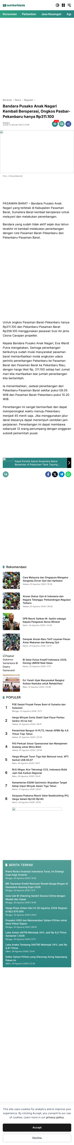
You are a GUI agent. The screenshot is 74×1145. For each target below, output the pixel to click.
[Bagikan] (68, 124)
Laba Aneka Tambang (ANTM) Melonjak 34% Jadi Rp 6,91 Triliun (36, 946)
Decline (37, 1138)
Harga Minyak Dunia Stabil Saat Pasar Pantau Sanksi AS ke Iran (38, 719)
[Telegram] (62, 474)
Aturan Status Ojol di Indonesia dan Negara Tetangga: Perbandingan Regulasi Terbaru (47, 599)
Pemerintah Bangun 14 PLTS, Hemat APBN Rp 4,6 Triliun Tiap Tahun (40, 732)
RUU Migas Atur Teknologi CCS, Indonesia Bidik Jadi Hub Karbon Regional (39, 771)
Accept (37, 1127)
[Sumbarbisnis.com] (14, 5)
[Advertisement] (37, 58)
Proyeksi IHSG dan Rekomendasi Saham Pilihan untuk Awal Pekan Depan (36, 922)
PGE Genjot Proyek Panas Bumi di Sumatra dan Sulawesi (39, 706)
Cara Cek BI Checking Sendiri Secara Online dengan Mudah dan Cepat (35, 897)
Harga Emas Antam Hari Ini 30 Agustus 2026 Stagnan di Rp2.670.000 (36, 909)
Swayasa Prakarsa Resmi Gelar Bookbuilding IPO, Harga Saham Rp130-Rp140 (40, 797)
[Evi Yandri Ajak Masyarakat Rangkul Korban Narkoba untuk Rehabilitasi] (11, 683)
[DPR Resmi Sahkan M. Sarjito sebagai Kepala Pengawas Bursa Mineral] (11, 621)
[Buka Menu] (63, 5)
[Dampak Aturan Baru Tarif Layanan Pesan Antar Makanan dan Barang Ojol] (11, 642)
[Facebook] (48, 474)
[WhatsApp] (68, 474)
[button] (57, 5)
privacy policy (55, 1117)
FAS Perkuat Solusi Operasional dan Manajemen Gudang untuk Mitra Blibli (39, 745)
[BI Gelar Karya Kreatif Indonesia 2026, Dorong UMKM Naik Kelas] (11, 662)
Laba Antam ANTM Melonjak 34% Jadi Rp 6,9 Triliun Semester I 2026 (36, 934)
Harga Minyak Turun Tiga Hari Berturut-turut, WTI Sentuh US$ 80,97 (40, 758)
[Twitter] (55, 474)
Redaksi (6, 123)
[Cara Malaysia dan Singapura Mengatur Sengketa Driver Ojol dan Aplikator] (11, 580)
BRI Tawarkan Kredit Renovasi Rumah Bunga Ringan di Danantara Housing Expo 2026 (37, 885)
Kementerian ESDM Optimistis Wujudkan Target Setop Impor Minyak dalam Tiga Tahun (39, 784)
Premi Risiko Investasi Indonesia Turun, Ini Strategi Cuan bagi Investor (35, 873)
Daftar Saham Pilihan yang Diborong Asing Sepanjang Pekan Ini (36, 958)
